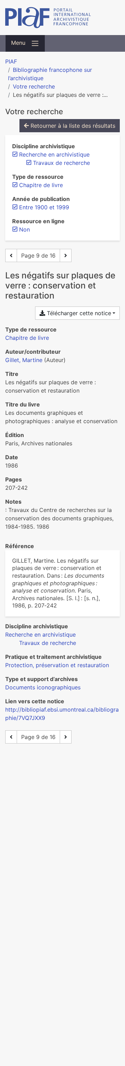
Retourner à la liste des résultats (72, 125)
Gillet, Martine (23, 359)
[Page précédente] (11, 255)
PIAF (11, 61)
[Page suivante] (66, 255)
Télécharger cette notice (78, 313)
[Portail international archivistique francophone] (62, 17)
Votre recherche (34, 86)
